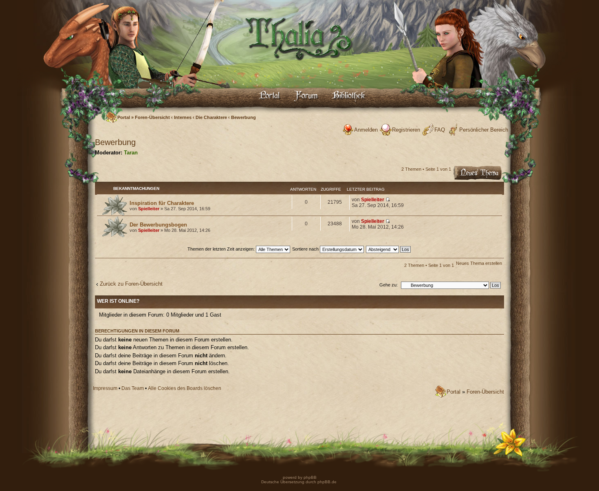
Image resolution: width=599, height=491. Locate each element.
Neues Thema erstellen (479, 263)
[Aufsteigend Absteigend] (389, 249)
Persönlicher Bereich (483, 130)
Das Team (132, 388)
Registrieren (406, 130)
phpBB (309, 477)
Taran (131, 153)
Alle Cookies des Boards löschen (184, 388)
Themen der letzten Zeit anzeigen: (221, 249)
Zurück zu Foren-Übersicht (131, 284)
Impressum (105, 388)
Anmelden (366, 130)
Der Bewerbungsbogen (158, 225)
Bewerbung (243, 117)
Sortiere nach (306, 249)
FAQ (439, 130)
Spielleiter (148, 208)
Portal (123, 117)
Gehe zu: (388, 284)
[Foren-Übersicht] (299, 67)
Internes (183, 117)
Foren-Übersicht (152, 117)
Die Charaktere (211, 117)
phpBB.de (327, 482)
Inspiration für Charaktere (162, 203)
